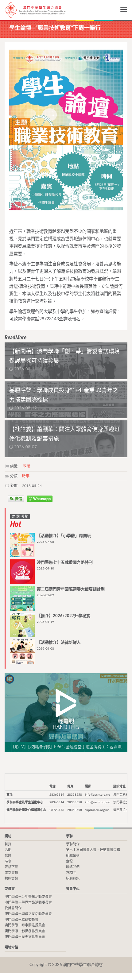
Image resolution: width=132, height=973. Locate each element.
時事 (25, 476)
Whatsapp (41, 498)
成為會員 (11, 873)
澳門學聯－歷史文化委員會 (25, 937)
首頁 (8, 844)
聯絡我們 (73, 867)
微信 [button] (18, 498)
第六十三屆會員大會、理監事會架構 (93, 849)
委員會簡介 (13, 908)
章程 (69, 861)
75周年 (71, 873)
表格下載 (11, 867)
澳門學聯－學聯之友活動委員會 (28, 914)
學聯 (26, 466)
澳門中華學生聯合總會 (35, 10)
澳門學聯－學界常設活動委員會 (28, 902)
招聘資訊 (11, 878)
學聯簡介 (73, 844)
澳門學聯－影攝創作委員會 (25, 931)
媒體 (8, 855)
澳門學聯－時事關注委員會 (25, 925)
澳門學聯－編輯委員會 (21, 919)
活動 (8, 849)
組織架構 (73, 855)
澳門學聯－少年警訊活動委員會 (28, 896)
